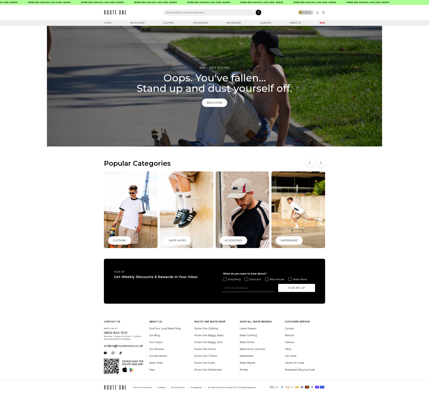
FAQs (288, 349)
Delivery (289, 342)
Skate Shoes (137, 22)
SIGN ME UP (296, 287)
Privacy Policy (178, 387)
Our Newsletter (158, 356)
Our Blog (154, 335)
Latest (107, 22)
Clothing (168, 22)
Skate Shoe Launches (252, 349)
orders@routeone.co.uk (123, 346)
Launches (265, 22)
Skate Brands (247, 362)
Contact (289, 328)
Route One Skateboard (208, 369)
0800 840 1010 (115, 332)
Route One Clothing (206, 328)
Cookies (161, 387)
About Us (295, 22)
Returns (289, 335)
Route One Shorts (205, 349)
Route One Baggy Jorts (208, 342)
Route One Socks (204, 362)
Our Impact (156, 342)
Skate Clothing (248, 335)
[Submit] (258, 12)
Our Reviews (156, 349)
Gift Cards (290, 356)
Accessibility (196, 387)
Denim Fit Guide (294, 362)
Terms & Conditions (142, 387)
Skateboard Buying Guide (300, 369)
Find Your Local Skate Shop (165, 328)
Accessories (200, 22)
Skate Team (156, 362)
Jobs (152, 369)
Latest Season (248, 328)
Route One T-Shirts (205, 356)
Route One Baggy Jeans (208, 335)
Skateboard (233, 22)
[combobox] (212, 12)
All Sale (244, 369)
